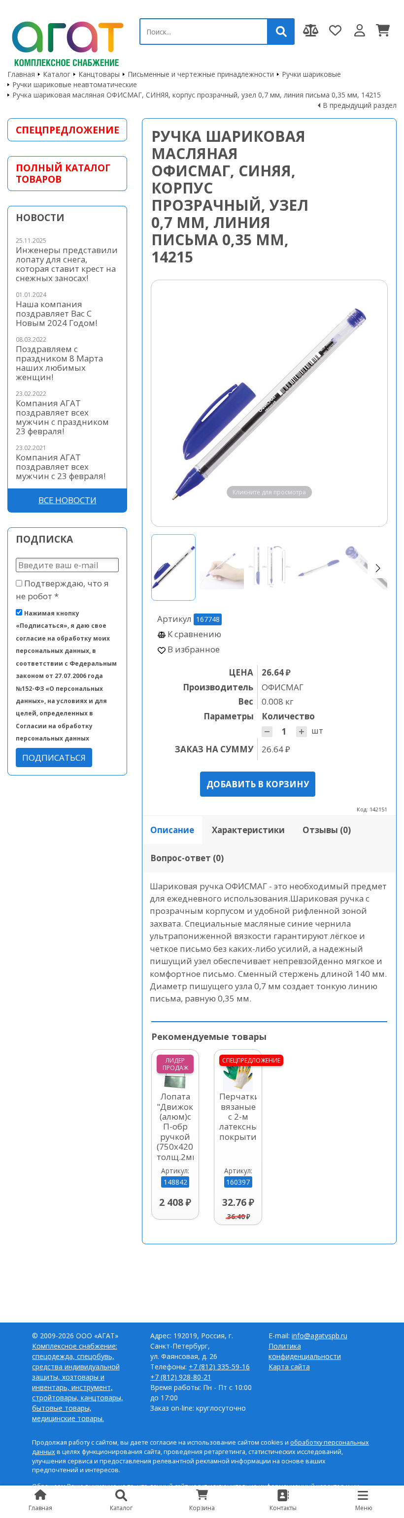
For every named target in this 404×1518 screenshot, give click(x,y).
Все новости (67, 500)
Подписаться (54, 757)
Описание (172, 830)
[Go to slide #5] (366, 567)
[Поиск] (281, 31)
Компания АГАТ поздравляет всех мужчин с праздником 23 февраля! (62, 417)
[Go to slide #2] (222, 567)
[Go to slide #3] (270, 567)
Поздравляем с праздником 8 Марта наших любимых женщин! (59, 363)
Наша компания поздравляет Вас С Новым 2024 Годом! (56, 313)
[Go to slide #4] (318, 567)
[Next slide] (370, 403)
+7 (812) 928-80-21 (180, 1377)
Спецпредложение (67, 129)
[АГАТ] (66, 42)
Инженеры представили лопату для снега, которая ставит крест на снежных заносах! (67, 264)
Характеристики (248, 830)
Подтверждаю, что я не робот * (62, 589)
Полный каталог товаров (63, 173)
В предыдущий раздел (360, 105)
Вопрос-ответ (187, 858)
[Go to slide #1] (173, 567)
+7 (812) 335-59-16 (219, 1366)
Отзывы (327, 830)
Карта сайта (289, 1366)
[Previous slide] (168, 403)
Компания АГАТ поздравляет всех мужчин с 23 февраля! (60, 466)
